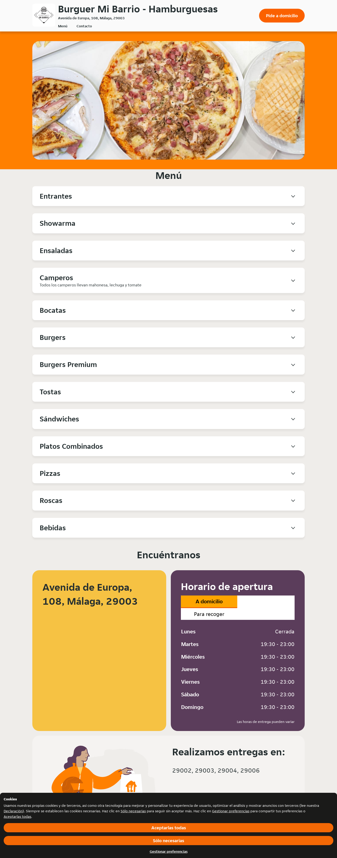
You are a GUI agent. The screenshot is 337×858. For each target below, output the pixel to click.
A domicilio (209, 601)
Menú (62, 26)
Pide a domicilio (282, 16)
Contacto (84, 26)
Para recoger (209, 614)
